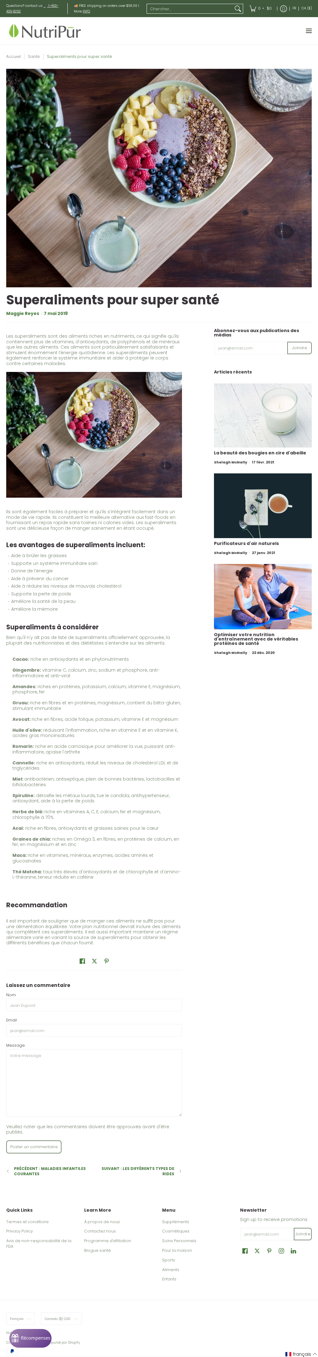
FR (294, 8)
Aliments (170, 1269)
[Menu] (308, 30)
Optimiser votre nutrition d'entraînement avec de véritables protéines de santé (256, 639)
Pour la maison (177, 1250)
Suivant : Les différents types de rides (138, 1171)
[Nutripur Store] (45, 30)
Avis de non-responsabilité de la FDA (38, 1243)
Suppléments (175, 1221)
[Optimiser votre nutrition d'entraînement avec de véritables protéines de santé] (263, 596)
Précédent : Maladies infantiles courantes (50, 1171)
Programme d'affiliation (107, 1240)
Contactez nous (100, 1231)
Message (15, 1045)
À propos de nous (102, 1221)
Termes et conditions (27, 1221)
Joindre (299, 347)
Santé (34, 56)
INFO (86, 11)
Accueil (13, 56)
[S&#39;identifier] (283, 8)
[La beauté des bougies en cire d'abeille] (263, 415)
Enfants (169, 1279)
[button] (82, 961)
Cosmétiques (175, 1231)
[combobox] (190, 8)
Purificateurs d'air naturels (246, 543)
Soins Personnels (179, 1240)
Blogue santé (97, 1250)
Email (11, 1020)
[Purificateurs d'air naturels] (263, 505)
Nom (11, 995)
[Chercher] (238, 8)
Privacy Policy (19, 1231)
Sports (168, 1260)
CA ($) (307, 8)
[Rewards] (30, 1338)
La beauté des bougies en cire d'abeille (260, 453)
